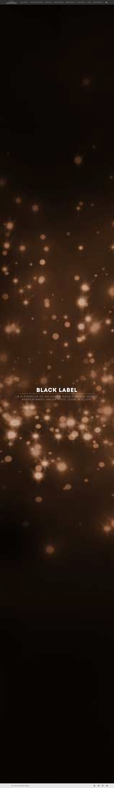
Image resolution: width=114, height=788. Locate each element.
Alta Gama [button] (23, 2)
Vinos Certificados (36, 2)
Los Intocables (59, 2)
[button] (107, 2)
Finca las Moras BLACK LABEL (20, 785)
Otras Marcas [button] (98, 2)
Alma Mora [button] (81, 2)
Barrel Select (70, 2)
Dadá (89, 2)
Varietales (48, 2)
